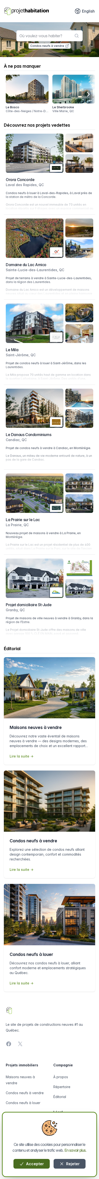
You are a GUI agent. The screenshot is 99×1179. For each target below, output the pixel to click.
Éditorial (59, 1097)
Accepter (34, 1163)
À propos (60, 1077)
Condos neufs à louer (23, 1103)
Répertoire (61, 1087)
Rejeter (72, 1163)
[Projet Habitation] (26, 11)
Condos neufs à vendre (47, 46)
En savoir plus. (75, 1150)
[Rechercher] (76, 35)
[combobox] (50, 35)
